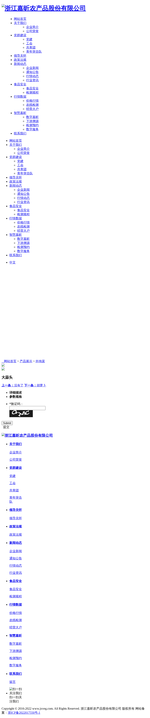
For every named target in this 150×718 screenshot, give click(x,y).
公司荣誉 (32, 31)
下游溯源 (32, 121)
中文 (12, 262)
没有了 (12, 385)
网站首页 (20, 18)
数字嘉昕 (32, 117)
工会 (29, 43)
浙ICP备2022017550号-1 (24, 712)
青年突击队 (34, 51)
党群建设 (20, 35)
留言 (12, 682)
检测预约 (32, 125)
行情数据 (20, 96)
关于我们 (20, 23)
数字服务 (32, 129)
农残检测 (32, 104)
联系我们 (20, 133)
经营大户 (32, 108)
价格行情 (32, 100)
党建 (29, 39)
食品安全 (20, 84)
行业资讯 (32, 80)
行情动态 (32, 76)
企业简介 (32, 27)
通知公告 (32, 72)
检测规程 (32, 92)
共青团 (31, 47)
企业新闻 (32, 68)
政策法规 (20, 59)
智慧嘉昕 (20, 113)
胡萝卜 (35, 385)
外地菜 (40, 361)
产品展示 (26, 361)
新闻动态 (20, 63)
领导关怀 (20, 55)
